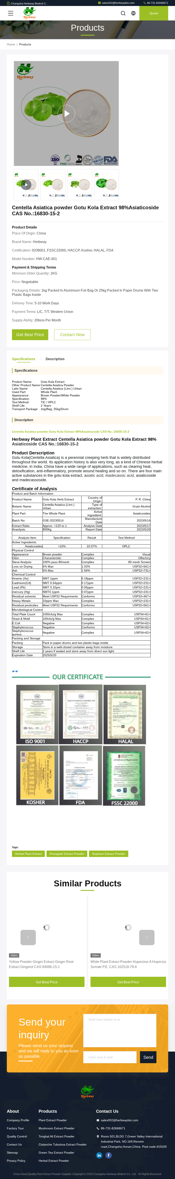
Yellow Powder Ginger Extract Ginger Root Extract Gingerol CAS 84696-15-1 (41, 964)
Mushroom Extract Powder (56, 1128)
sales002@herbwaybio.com (118, 2)
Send (148, 1057)
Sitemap (12, 1152)
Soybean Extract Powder (108, 853)
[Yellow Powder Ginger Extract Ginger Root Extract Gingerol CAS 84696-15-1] (47, 927)
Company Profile (18, 1120)
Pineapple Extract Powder (67, 853)
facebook (108, 1155)
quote (154, 13)
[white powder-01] (66, 113)
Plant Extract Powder (53, 1120)
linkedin (99, 1155)
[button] (28, 937)
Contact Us (14, 1144)
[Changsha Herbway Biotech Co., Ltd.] (29, 13)
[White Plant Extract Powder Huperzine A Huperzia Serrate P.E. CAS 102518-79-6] (128, 927)
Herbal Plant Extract (28, 853)
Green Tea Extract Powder (56, 1152)
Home (11, 44)
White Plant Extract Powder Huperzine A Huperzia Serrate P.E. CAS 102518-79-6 (128, 964)
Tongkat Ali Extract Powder (56, 1136)
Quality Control (17, 1136)
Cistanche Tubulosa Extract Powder (63, 1144)
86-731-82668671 (157, 2)
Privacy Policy (16, 1160)
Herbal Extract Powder (54, 1160)
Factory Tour (15, 1128)
